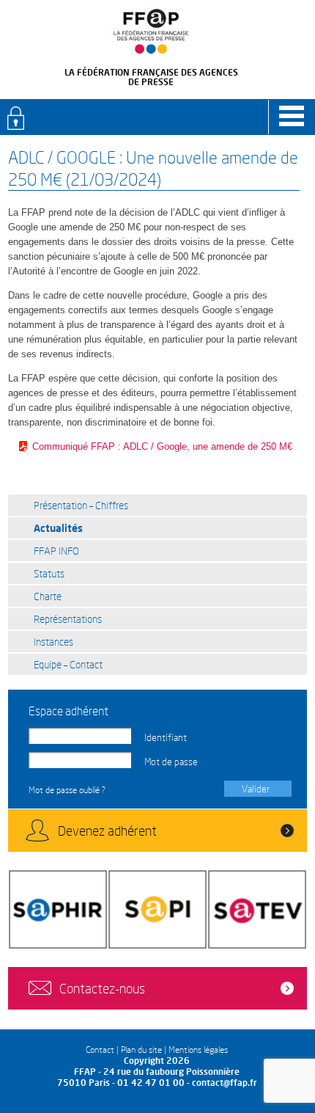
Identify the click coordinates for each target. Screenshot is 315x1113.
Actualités (58, 528)
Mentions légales (198, 1049)
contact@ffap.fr (224, 1082)
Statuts (49, 573)
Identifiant (165, 737)
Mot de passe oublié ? (67, 789)
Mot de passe (171, 761)
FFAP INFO (56, 550)
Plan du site (141, 1049)
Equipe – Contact (68, 664)
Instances (53, 641)
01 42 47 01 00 (151, 1082)
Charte (48, 596)
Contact (100, 1049)
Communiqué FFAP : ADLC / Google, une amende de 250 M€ (162, 446)
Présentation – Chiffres (81, 505)
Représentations (68, 619)
